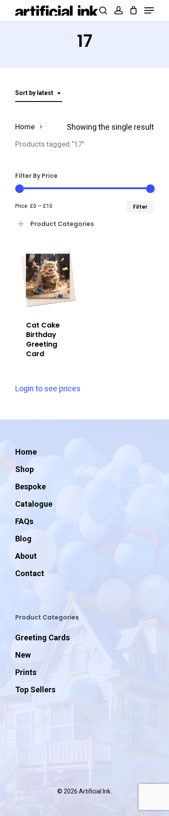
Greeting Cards (42, 637)
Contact (29, 573)
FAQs (24, 521)
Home (25, 127)
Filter (140, 206)
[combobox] (38, 93)
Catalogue (33, 503)
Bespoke (30, 486)
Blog (23, 538)
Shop (24, 469)
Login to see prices (48, 388)
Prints (25, 672)
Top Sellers (35, 689)
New (23, 654)
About (26, 555)
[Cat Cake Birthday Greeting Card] (48, 276)
